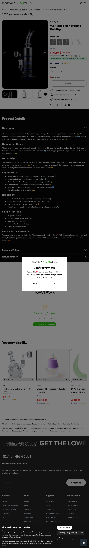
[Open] (83, 542)
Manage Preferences (65, 538)
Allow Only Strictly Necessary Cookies (71, 533)
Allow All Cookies (64, 527)
